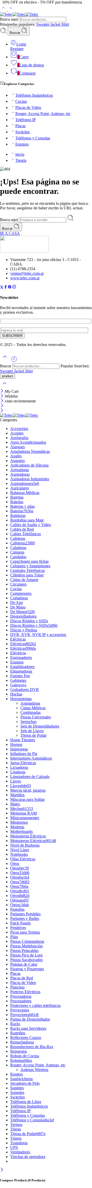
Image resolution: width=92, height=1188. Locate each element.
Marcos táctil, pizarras (27, 790)
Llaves (15, 781)
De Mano (18, 607)
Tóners (15, 1138)
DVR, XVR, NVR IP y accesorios (38, 634)
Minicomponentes (24, 818)
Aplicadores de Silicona (29, 465)
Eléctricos (18, 653)
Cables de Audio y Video (30, 525)
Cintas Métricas (32, 708)
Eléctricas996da (23, 648)
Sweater (43, 24)
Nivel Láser (19, 850)
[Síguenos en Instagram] (14, 287)
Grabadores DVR (24, 689)
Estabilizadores (22, 666)
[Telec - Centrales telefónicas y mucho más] (19, 14)
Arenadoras (19, 470)
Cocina (21, 101)
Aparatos (17, 460)
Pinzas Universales (35, 717)
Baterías (16, 502)
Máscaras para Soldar (27, 799)
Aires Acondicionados (28, 442)
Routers (16, 1074)
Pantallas (17, 909)
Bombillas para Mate (27, 520)
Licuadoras (19, 767)
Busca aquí (9, 19)
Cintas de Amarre (24, 579)
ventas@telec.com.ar (27, 273)
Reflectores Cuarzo (25, 1037)
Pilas (14, 937)
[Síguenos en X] (2, 287)
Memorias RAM (23, 813)
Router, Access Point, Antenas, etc (43, 113)
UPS (14, 1147)
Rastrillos (17, 1033)
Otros (14, 863)
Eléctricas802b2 (23, 644)
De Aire (16, 602)
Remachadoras (22, 1042)
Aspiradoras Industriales (29, 479)
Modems (17, 827)
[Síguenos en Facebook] (6, 287)
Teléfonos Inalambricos (34, 95)
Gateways (18, 685)
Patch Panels (20, 923)
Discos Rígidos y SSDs (29, 621)
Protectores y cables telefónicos (35, 1005)
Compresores (20, 593)
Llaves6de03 (20, 786)
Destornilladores (23, 616)
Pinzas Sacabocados (26, 960)
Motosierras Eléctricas (28, 836)
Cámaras (17, 552)
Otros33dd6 (19, 873)
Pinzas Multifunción (26, 946)
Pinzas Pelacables (24, 950)
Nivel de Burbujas (25, 845)
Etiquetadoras (21, 671)
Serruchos (28, 721)
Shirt (65, 24)
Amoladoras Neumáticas (30, 451)
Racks (15, 1024)
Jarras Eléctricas (23, 763)
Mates (15, 804)
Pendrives (18, 927)
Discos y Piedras (23, 630)
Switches (22, 132)
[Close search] (4, 386)
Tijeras (15, 1129)
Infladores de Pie (23, 753)
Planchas (17, 987)
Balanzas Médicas (24, 492)
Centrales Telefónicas (27, 570)
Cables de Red (22, 529)
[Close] (2, 391)
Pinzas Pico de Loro (26, 955)
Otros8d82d (19, 895)
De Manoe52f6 (22, 612)
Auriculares (19, 488)
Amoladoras (30, 703)
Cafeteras (17, 538)
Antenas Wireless (34, 1069)
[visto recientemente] (14, 361)
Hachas (16, 694)
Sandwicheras (21, 1079)
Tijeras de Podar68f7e (27, 1134)
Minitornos (19, 822)
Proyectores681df (24, 1014)
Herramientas (21, 699)
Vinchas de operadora (27, 1156)
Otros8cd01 (19, 891)
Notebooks (19, 854)
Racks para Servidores (28, 1028)
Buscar (15, 33)
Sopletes (17, 1088)
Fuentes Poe (20, 676)
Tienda (20, 160)
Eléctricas (18, 639)
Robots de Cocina (24, 1056)
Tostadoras (19, 1143)
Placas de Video (28, 107)
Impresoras (19, 749)
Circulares (18, 584)
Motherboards (21, 831)
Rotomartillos (21, 1060)
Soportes (17, 1092)
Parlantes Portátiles (25, 914)
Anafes (16, 456)
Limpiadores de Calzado (30, 776)
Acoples (17, 433)
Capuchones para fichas (29, 561)
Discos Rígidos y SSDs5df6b (33, 625)
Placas (20, 126)
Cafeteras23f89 (22, 543)
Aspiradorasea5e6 (24, 483)
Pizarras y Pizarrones (27, 969)
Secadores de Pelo (25, 1083)
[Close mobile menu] (2, 411)
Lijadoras (17, 772)
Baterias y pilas (22, 506)
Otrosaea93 (19, 900)
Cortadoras (19, 598)
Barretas (17, 497)
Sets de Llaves (32, 731)
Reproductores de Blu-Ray (31, 1047)
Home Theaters (22, 740)
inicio (19, 154)
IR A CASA (10, 233)
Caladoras (18, 547)
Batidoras (18, 515)
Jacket (55, 24)
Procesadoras (20, 996)
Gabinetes (18, 680)
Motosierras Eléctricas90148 (33, 840)
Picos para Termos (25, 932)
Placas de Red (21, 978)
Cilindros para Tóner (27, 575)
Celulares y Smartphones (30, 566)
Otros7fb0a (19, 886)
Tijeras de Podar (33, 735)
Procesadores (20, 1001)
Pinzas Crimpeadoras (27, 941)
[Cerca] (2, 401)
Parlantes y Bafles (24, 918)
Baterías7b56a (21, 511)
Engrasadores (21, 657)
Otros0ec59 (19, 868)
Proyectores (19, 1010)
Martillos (17, 795)
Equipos (22, 144)
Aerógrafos (19, 438)
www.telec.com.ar (25, 278)
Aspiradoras (20, 474)
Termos (16, 1124)
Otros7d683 (19, 882)
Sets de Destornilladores (39, 726)
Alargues (17, 447)
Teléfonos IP (25, 120)
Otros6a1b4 (19, 877)
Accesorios (19, 428)
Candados (18, 557)
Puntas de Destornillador (30, 1019)
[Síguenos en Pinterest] (10, 287)
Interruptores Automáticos (31, 758)
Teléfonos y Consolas (32, 138)
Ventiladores (20, 1152)
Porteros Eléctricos (25, 992)
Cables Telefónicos (25, 534)
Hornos (16, 744)
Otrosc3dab (19, 905)
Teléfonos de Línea (25, 1101)
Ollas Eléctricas (22, 859)
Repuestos (18, 1051)
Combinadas (30, 712)
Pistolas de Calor (23, 964)
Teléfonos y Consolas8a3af (32, 1120)
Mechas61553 (21, 808)
